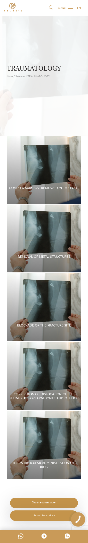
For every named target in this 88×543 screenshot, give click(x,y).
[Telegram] (44, 536)
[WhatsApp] (20, 536)
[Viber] (67, 536)
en (79, 8)
